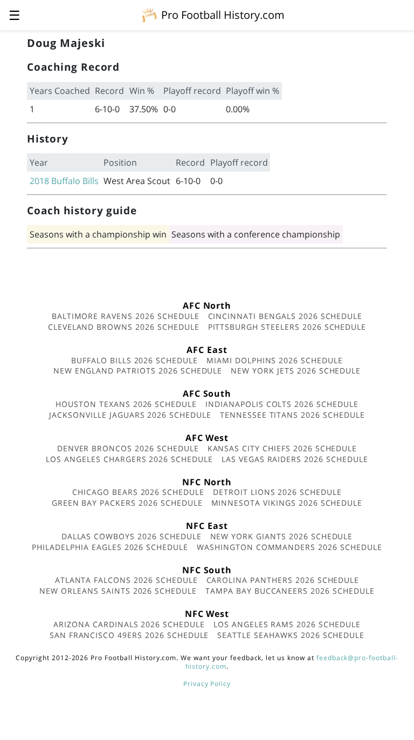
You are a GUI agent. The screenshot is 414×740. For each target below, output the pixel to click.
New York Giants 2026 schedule (281, 536)
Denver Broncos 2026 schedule (128, 448)
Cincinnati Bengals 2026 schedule (285, 316)
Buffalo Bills (75, 181)
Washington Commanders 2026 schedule (289, 547)
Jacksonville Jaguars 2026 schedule (130, 415)
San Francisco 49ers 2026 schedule (129, 635)
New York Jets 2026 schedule (296, 370)
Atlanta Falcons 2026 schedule (126, 580)
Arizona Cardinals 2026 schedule (129, 624)
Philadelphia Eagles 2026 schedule (110, 547)
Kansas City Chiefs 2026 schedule (282, 448)
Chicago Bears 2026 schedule (138, 492)
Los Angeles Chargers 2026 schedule (129, 459)
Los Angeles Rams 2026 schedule (287, 624)
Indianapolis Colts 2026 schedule (281, 404)
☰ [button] (14, 15)
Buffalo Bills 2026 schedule (134, 360)
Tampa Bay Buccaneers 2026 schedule (290, 591)
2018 (39, 181)
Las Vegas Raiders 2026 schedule (295, 459)
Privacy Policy (207, 683)
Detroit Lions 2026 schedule (277, 492)
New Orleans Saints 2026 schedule (118, 591)
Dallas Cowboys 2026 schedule (131, 536)
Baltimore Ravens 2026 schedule (125, 316)
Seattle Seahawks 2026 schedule (290, 635)
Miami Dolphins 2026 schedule (274, 360)
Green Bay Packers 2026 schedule (127, 503)
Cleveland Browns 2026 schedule (123, 327)
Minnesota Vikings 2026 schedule (287, 503)
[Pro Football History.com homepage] (149, 15)
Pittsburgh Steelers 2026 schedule (287, 327)
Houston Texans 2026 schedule (126, 404)
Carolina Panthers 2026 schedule (283, 580)
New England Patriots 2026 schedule (138, 370)
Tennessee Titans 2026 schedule (292, 415)
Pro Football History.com (223, 15)
